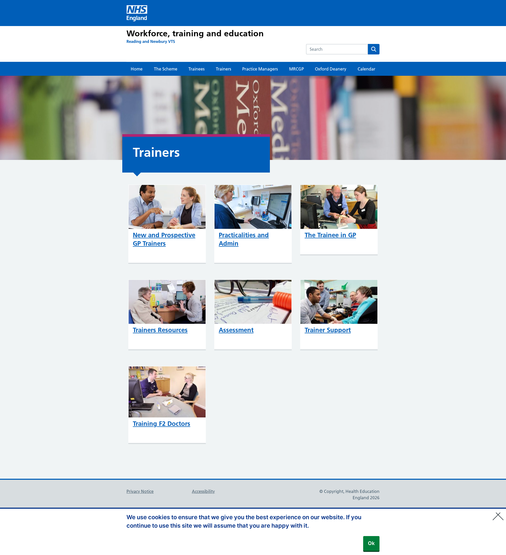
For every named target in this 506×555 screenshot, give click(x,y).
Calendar (366, 69)
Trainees (196, 69)
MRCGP (296, 69)
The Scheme (165, 69)
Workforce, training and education (195, 33)
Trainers (223, 69)
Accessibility (203, 491)
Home (137, 69)
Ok (371, 543)
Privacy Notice (140, 491)
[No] (499, 513)
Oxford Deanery (330, 69)
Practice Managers (260, 69)
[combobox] (337, 49)
